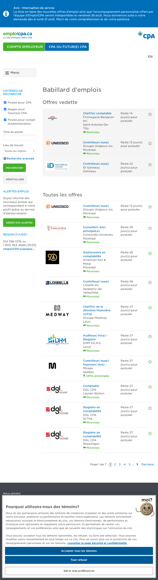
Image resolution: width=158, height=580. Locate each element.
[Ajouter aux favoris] (150, 114)
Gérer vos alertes (19, 222)
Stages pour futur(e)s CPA (17, 111)
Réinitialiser (15, 179)
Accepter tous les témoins (79, 550)
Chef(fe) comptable (97, 113)
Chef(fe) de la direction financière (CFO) (97, 310)
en (150, 56)
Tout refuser (79, 559)
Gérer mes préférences (79, 570)
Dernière (147, 464)
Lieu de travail (13, 145)
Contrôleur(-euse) (96, 142)
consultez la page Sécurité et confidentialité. (97, 543)
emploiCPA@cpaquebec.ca (19, 248)
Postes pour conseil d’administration (21, 121)
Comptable (91, 385)
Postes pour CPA (20, 102)
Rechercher (14, 167)
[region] (79, 536)
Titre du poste (13, 132)
